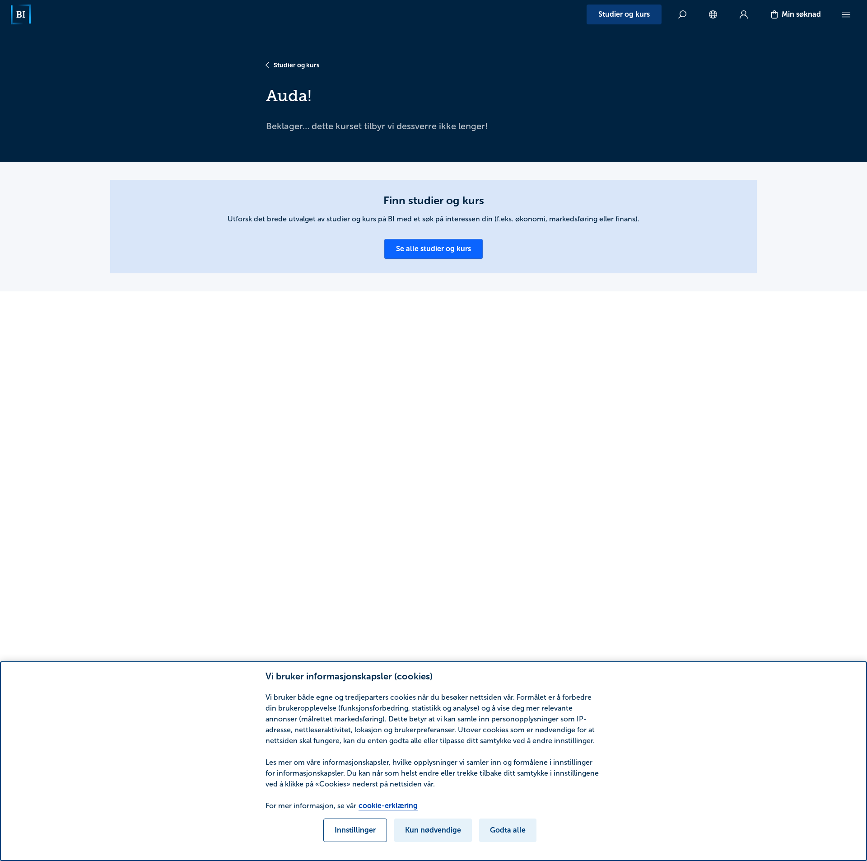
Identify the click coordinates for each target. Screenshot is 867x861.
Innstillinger (355, 830)
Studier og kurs (624, 14)
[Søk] (682, 14)
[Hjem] (21, 14)
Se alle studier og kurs (433, 249)
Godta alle (508, 830)
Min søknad (801, 14)
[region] (433, 761)
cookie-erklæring (388, 806)
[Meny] (846, 14)
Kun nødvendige (433, 830)
